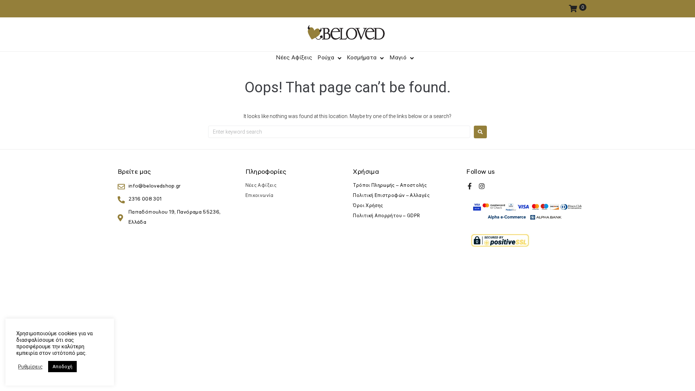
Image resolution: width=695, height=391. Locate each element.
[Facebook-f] (469, 186)
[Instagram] (482, 186)
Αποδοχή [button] (62, 366)
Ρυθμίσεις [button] (30, 366)
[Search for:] (339, 132)
